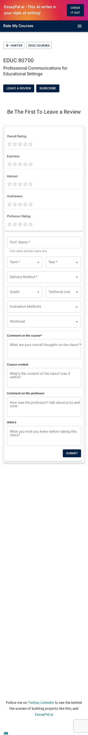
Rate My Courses (18, 26)
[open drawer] (79, 26)
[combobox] (44, 245)
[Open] (76, 307)
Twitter (33, 703)
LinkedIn (47, 703)
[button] (24, 262)
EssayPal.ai (44, 714)
